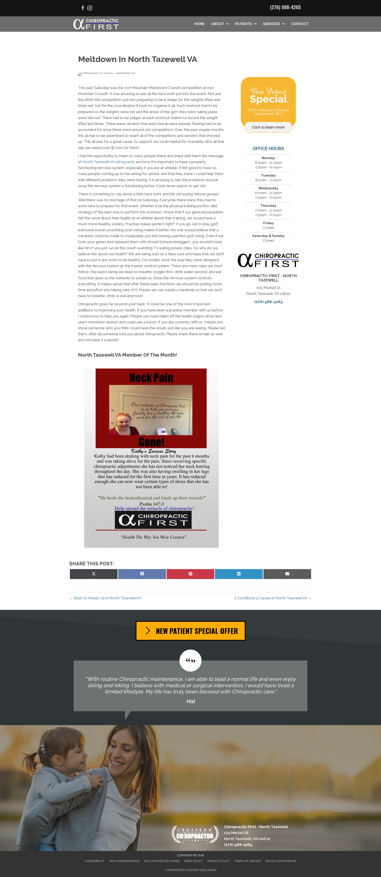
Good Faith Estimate (281, 861)
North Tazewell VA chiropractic (108, 162)
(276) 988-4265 (285, 7)
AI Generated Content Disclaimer (191, 870)
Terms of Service (248, 861)
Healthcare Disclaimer (161, 861)
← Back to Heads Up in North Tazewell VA (105, 598)
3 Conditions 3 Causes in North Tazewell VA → (273, 598)
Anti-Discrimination (124, 861)
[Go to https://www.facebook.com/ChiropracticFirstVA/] (82, 9)
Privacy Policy (218, 861)
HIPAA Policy (193, 861)
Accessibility (95, 861)
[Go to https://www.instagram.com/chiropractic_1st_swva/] (89, 9)
